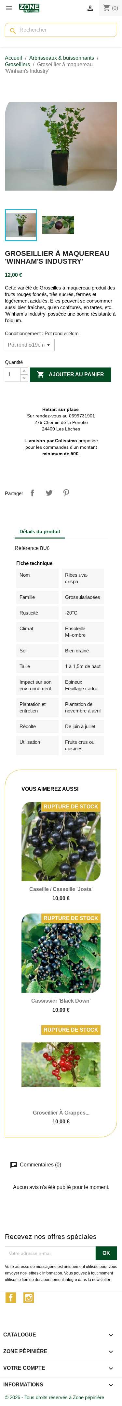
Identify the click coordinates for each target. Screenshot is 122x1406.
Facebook (11, 1297)
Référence (27, 548)
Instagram (28, 1297)
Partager (32, 492)
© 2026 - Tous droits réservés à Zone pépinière (54, 1397)
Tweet (49, 492)
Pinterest (66, 492)
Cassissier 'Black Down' (61, 1001)
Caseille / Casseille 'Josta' (61, 889)
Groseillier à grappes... (61, 1113)
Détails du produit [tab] (40, 531)
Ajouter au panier (70, 374)
